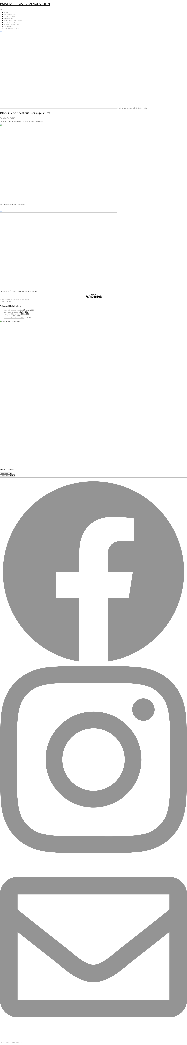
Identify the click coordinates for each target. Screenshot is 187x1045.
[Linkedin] (97, 296)
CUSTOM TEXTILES (10, 22)
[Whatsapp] (100, 296)
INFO (6, 12)
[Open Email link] (93, 1040)
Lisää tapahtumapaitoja (12, 312)
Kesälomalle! (8, 316)
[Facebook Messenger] (89, 296)
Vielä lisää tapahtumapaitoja (13, 310)
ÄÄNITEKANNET (10, 16)
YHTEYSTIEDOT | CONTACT (13, 20)
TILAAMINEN (8, 18)
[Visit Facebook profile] (93, 665)
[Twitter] (92, 296)
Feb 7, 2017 (11, 118)
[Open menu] (1, 9)
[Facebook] (86, 296)
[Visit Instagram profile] (93, 853)
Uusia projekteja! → (6, 301)
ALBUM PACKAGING (11, 24)
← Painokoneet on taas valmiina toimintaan (14, 299)
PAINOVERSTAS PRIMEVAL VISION (25, 4)
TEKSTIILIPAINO (9, 14)
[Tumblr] (95, 296)
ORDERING (8, 26)
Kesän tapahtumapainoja (12, 314)
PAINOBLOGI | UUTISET (12, 28)
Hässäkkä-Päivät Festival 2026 (14, 318)
